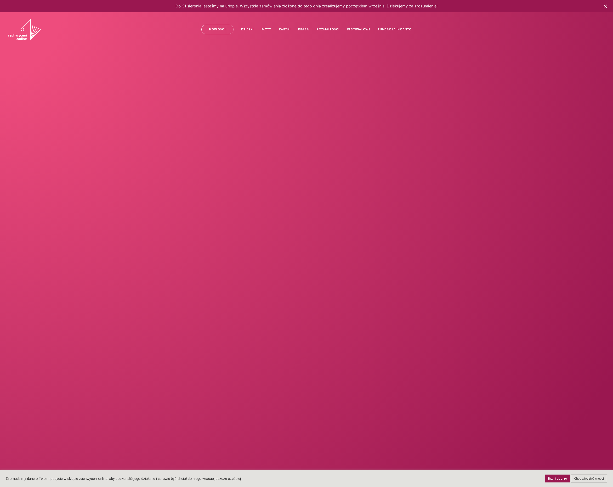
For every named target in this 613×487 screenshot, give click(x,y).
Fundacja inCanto (395, 29)
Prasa (303, 29)
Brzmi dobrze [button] (557, 478)
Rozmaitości (328, 29)
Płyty (266, 29)
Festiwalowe (358, 29)
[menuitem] (217, 29)
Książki (247, 29)
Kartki (285, 29)
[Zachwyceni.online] (24, 29)
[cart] (602, 29)
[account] (595, 29)
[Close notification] (605, 6)
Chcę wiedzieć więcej (589, 478)
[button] (573, 29)
